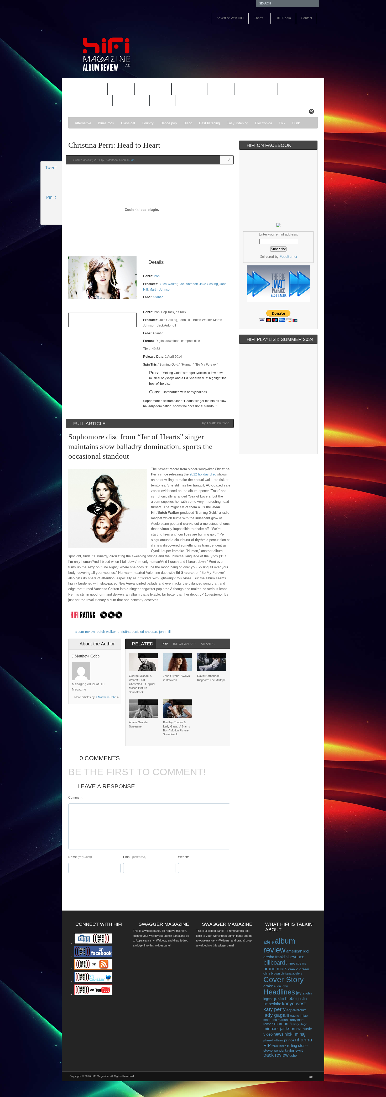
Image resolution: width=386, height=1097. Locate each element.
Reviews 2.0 (87, 101)
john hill (165, 632)
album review (85, 632)
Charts (256, 18)
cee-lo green (298, 969)
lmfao (304, 1015)
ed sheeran (148, 632)
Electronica (263, 123)
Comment (75, 797)
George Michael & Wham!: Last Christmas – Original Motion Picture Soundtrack (142, 684)
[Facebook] (103, 664)
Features (85, 90)
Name (72, 857)
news (278, 1034)
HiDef (118, 90)
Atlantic (158, 297)
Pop (131, 160)
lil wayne (292, 1016)
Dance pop (168, 123)
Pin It (51, 197)
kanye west (294, 1003)
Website (184, 857)
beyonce (296, 956)
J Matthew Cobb (106, 697)
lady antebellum (296, 1010)
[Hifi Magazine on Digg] (93, 942)
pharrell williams (273, 1040)
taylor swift (294, 1050)
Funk (296, 123)
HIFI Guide (153, 89)
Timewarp (130, 100)
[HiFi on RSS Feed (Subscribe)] (93, 968)
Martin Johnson (160, 289)
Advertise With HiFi (230, 18)
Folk (282, 123)
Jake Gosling (208, 284)
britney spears (296, 963)
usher (293, 1055)
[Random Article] (311, 113)
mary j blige (300, 1024)
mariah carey (287, 1019)
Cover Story (283, 979)
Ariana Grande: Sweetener (138, 724)
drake (268, 986)
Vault (162, 100)
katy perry (274, 1009)
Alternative (83, 123)
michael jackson (279, 1028)
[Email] (110, 664)
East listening (209, 123)
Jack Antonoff (188, 284)
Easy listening (237, 123)
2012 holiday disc (203, 474)
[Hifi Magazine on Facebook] (93, 955)
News (217, 90)
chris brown (271, 973)
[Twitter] (97, 664)
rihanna (303, 1039)
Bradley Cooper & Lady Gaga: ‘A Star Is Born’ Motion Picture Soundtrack (176, 728)
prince (289, 1040)
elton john (281, 986)
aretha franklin (275, 957)
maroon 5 (283, 1023)
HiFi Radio (283, 18)
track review (276, 1055)
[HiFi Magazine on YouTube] (93, 994)
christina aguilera (291, 973)
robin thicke (279, 1045)
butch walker (106, 632)
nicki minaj (294, 1034)
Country (148, 123)
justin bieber (285, 998)
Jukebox (185, 90)
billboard (274, 962)
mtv (298, 1029)
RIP (267, 1045)
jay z (300, 993)
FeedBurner (288, 257)
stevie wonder (273, 1050)
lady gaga (274, 1015)
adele (268, 942)
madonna (270, 1019)
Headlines (279, 992)
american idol (297, 951)
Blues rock (106, 123)
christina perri (128, 632)
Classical (128, 123)
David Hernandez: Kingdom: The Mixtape (211, 677)
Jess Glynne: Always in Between (176, 677)
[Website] (97, 671)
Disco (188, 123)
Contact (306, 18)
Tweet (50, 167)
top (311, 1076)
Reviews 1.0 (252, 90)
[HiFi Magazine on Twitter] (93, 981)
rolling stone (297, 1045)
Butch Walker (168, 284)
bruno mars (275, 968)
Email (127, 857)
